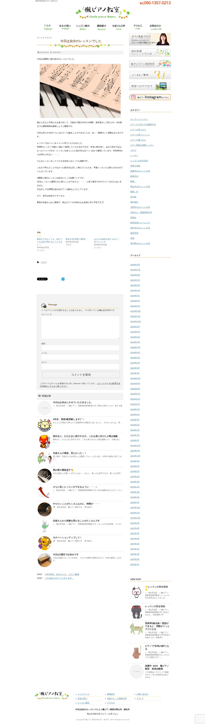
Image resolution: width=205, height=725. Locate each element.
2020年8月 (135, 389)
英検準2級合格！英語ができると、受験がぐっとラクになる (157, 626)
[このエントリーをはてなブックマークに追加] (63, 279)
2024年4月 (135, 306)
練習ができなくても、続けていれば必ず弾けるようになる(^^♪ (49, 242)
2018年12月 (135, 446)
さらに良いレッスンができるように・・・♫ (75, 487)
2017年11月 (135, 513)
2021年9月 (135, 368)
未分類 (133, 197)
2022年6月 (135, 353)
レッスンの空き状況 (139, 161)
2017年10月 (135, 518)
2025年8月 (135, 275)
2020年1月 (135, 404)
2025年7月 (135, 280)
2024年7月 (135, 301)
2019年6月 (135, 425)
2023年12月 (135, 311)
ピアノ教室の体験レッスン (142, 145)
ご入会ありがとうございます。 (59, 578)
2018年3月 (135, 492)
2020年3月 (135, 399)
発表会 (133, 218)
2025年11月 (135, 270)
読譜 (132, 238)
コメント (46, 315)
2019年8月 (135, 415)
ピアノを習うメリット (140, 135)
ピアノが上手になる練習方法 (143, 125)
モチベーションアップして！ (67, 538)
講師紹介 (111, 694)
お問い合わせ (142, 694)
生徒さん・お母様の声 (117, 699)
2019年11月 (135, 410)
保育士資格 (135, 166)
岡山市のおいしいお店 (140, 187)
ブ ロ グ (140, 699)
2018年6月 (135, 477)
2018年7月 (134, 472)
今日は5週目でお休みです (66, 555)
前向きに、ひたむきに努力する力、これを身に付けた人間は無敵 (85, 436)
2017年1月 (134, 565)
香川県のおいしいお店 (140, 244)
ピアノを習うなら (138, 130)
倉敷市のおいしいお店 (140, 171)
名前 (43, 344)
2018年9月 (135, 461)
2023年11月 (135, 316)
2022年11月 (135, 348)
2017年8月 (134, 528)
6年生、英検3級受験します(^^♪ (68, 419)
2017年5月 (134, 544)
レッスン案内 (83, 703)
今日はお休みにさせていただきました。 (73, 402)
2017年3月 (134, 554)
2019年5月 (135, 430)
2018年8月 (135, 466)
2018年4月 (135, 487)
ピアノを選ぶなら (138, 140)
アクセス (111, 703)
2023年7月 (135, 327)
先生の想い (82, 699)
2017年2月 (134, 559)
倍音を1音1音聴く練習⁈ (75, 239)
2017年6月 (134, 539)
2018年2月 (135, 497)
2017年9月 (134, 523)
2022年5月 (135, 358)
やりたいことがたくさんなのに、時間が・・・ (76, 504)
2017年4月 (134, 549)
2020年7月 (135, 394)
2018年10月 (135, 456)
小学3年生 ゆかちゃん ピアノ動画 (62, 575)
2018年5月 (135, 482)
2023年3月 (135, 342)
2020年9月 (135, 384)
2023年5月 (135, 332)
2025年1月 (135, 296)
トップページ (83, 694)
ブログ (44, 262)
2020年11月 (135, 379)
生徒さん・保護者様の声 (141, 213)
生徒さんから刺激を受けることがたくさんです (76, 521)
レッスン (134, 156)
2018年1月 (134, 503)
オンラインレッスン (139, 119)
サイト (44, 362)
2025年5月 (135, 285)
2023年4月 (135, 337)
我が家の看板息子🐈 (63, 470)
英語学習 (134, 233)
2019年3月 (135, 435)
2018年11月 (135, 451)
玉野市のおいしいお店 (140, 207)
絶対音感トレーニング (140, 223)
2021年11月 (135, 363)
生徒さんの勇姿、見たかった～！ (69, 453)
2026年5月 (135, 265)
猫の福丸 (134, 202)
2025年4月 (135, 291)
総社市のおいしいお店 (140, 228)
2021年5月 (135, 373)
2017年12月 (135, 508)
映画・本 (134, 192)
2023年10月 (135, 322)
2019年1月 (134, 441)
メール (44, 353)
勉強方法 (134, 176)
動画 (133, 182)
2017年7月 (134, 534)
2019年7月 (134, 420)
